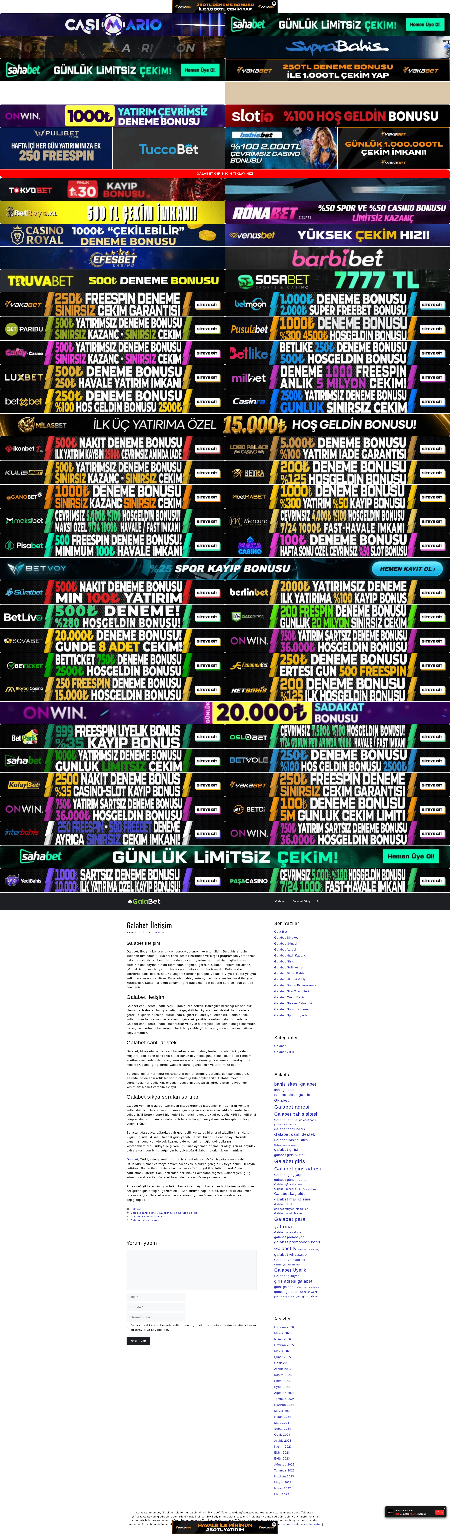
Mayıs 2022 (282, 1482)
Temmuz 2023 (284, 1470)
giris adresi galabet (293, 1281)
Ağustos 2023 (284, 1464)
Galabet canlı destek (144, 1212)
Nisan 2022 (282, 1488)
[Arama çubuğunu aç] (318, 901)
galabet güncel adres (290, 1179)
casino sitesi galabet (293, 1095)
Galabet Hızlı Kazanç (290, 955)
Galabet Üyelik (290, 1270)
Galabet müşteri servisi (145, 1220)
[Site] (112, 304)
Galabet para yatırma (290, 1222)
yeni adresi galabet (284, 1296)
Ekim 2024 (282, 1381)
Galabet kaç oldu (290, 1194)
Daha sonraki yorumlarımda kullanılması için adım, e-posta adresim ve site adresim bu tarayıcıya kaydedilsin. (193, 1328)
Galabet (280, 901)
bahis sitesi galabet (295, 1084)
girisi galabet (284, 1287)
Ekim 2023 (282, 1452)
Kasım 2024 (283, 1375)
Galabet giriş (289, 1161)
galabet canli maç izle (285, 1125)
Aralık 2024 (282, 1369)
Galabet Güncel (285, 943)
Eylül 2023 (282, 1458)
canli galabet (284, 1090)
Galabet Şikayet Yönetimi (293, 1003)
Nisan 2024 (282, 1416)
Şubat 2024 (282, 1428)
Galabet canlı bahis (289, 1129)
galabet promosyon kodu (297, 1242)
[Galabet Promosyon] (144, 901)
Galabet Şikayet (286, 937)
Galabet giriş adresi (297, 1168)
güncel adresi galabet (308, 1287)
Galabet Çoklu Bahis (289, 997)
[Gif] (225, 425)
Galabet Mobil (283, 1204)
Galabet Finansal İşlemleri (148, 1216)
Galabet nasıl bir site (288, 1213)
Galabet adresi (291, 1107)
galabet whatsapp (290, 1254)
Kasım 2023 (283, 1446)
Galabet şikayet (286, 1276)
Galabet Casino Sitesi (291, 1140)
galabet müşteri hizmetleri (291, 1208)
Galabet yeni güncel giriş (287, 1265)
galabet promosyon (289, 1237)
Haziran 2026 (284, 1327)
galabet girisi (286, 1149)
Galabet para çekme (287, 1232)
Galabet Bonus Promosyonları (296, 985)
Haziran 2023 (284, 1476)
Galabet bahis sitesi (295, 1114)
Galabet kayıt (310, 1189)
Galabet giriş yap (287, 1175)
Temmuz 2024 (284, 1399)
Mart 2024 (281, 1422)
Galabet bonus (285, 1120)
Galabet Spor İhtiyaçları (292, 1015)
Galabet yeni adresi (289, 1260)
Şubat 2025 (282, 1357)
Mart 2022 (281, 1494)
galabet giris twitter (289, 1155)
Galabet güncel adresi (288, 1184)
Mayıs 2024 (282, 1410)
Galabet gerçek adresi (285, 1145)
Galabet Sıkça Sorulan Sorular (178, 1212)
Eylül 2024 (282, 1387)
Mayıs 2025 (282, 1351)
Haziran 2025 (284, 1345)
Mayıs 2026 (282, 1333)
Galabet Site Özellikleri (291, 991)
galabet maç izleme (292, 1199)
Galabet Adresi (285, 949)
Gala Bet (280, 931)
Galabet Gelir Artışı (288, 967)
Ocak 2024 (282, 1434)
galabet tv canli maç (308, 1249)
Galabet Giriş (301, 901)
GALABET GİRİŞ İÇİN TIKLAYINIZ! (225, 173)
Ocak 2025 (282, 1363)
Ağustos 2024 (284, 1393)
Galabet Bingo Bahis (289, 973)
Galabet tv (285, 1248)
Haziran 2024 (284, 1404)
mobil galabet (308, 1292)
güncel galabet (285, 1292)
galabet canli (307, 1120)
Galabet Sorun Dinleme (291, 1009)
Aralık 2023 (282, 1440)
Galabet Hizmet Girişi (290, 979)
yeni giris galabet (307, 1296)
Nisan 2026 (282, 1339)
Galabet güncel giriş (287, 1188)
